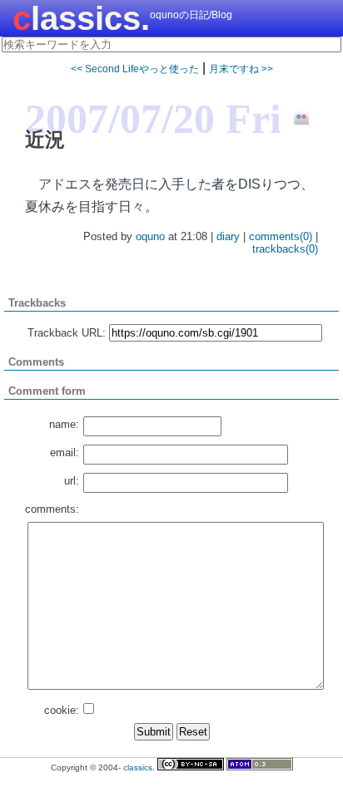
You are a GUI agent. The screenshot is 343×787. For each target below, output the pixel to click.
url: (71, 481)
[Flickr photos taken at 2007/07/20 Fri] (295, 118)
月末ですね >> (241, 69)
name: (64, 424)
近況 (45, 139)
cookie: (61, 710)
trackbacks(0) (285, 249)
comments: (52, 509)
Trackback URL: (66, 333)
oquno (150, 236)
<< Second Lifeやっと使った (135, 69)
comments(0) (280, 236)
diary (228, 236)
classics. (81, 18)
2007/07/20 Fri (153, 119)
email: (64, 452)
